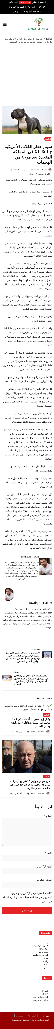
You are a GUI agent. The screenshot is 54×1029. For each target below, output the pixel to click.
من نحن (16, 11)
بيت (46, 942)
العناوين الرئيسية (41, 945)
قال (42, 247)
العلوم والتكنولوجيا (40, 955)
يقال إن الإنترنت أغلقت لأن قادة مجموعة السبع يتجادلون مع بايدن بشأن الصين (30, 722)
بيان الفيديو (47, 284)
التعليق (48, 816)
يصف (10, 442)
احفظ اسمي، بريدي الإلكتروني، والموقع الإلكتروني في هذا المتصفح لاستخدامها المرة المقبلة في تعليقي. (27, 897)
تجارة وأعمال (42, 951)
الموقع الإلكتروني (44, 879)
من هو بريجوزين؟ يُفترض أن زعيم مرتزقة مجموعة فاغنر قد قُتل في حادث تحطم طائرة (30, 784)
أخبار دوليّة (43, 948)
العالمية (48, 139)
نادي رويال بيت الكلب (34, 308)
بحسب (48, 478)
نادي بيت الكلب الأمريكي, (40, 300)
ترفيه (46, 964)
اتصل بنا (31, 7)
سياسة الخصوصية (31, 11)
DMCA (42, 7)
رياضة (45, 961)
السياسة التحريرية (16, 7)
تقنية (46, 958)
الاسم (48, 852)
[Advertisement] (27, 75)
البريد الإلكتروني (43, 866)
